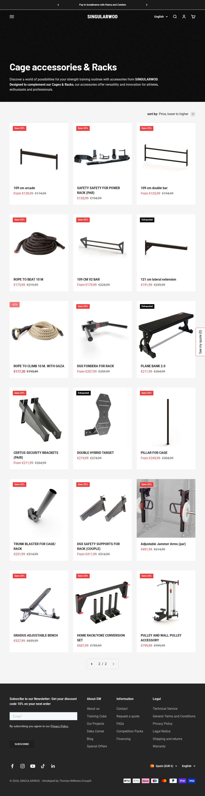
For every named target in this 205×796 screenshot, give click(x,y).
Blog (90, 739)
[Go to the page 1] (92, 664)
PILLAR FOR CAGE (154, 453)
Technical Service (165, 709)
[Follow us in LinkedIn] (53, 766)
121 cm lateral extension (158, 279)
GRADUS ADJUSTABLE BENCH (36, 635)
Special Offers (97, 746)
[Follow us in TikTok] (43, 766)
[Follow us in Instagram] (22, 766)
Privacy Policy (163, 724)
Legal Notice (161, 731)
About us (93, 709)
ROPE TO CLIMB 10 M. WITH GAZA (39, 366)
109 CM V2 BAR (88, 279)
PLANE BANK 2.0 (153, 366)
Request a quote (128, 716)
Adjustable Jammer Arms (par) (163, 544)
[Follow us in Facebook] (12, 766)
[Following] (147, 5)
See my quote (200, 342)
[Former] (58, 5)
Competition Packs (130, 731)
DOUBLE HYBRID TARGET (95, 453)
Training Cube (97, 716)
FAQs (120, 724)
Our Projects (95, 724)
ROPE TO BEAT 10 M (28, 279)
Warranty (159, 746)
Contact (122, 709)
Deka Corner (95, 731)
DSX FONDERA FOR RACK (95, 366)
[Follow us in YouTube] (32, 766)
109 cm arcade (24, 188)
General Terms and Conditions (174, 716)
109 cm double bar (154, 188)
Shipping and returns (167, 739)
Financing (124, 739)
